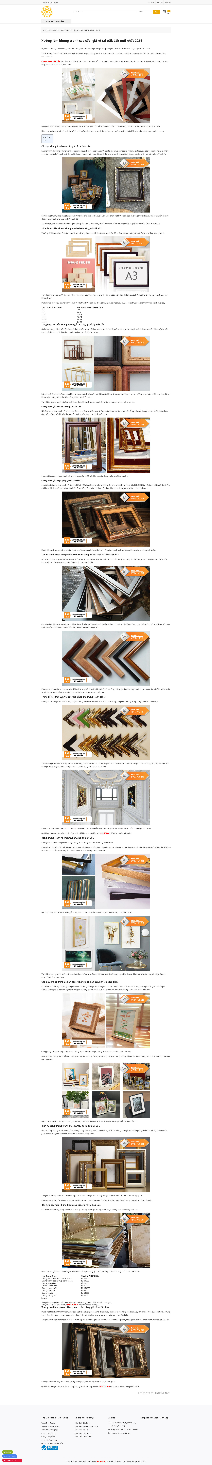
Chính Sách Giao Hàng (82, 1433)
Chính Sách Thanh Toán (83, 1437)
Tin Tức (159, 2)
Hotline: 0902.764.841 (50, 2)
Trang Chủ (47, 30)
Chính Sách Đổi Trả (81, 1430)
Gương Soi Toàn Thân (49, 1440)
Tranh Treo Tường (48, 1423)
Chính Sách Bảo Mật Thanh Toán (86, 1426)
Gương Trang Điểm (48, 1437)
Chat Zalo (7, 1452)
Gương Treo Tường (48, 1433)
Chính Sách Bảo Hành (82, 1423)
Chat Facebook (9, 1456)
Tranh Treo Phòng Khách (50, 1426)
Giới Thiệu (150, 2)
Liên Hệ (168, 2)
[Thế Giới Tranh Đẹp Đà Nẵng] (46, 11)
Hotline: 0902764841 (12, 1460)
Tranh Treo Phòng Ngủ (49, 1430)
